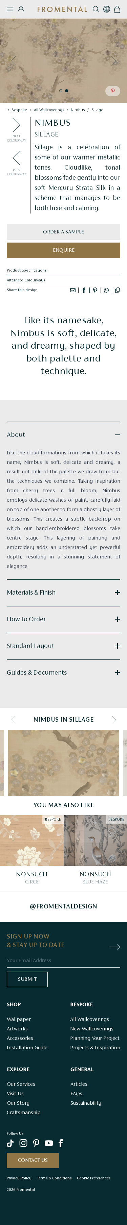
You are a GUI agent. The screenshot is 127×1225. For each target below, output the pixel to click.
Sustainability (85, 1103)
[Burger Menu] (10, 9)
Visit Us (15, 1094)
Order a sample (63, 232)
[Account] (21, 9)
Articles (78, 1084)
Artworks (17, 1029)
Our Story (18, 1103)
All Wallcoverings (89, 1019)
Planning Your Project (95, 1038)
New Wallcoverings (91, 1029)
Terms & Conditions (54, 1178)
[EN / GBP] (106, 9)
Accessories (20, 1038)
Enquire (64, 250)
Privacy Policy (19, 1178)
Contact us (33, 1160)
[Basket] (117, 9)
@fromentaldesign (63, 906)
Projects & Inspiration (95, 1048)
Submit (27, 979)
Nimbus (78, 110)
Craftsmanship (24, 1113)
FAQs (76, 1094)
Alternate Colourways (26, 280)
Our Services (21, 1084)
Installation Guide (27, 1048)
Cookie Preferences (93, 1178)
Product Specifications (26, 271)
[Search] (96, 9)
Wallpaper (19, 1019)
